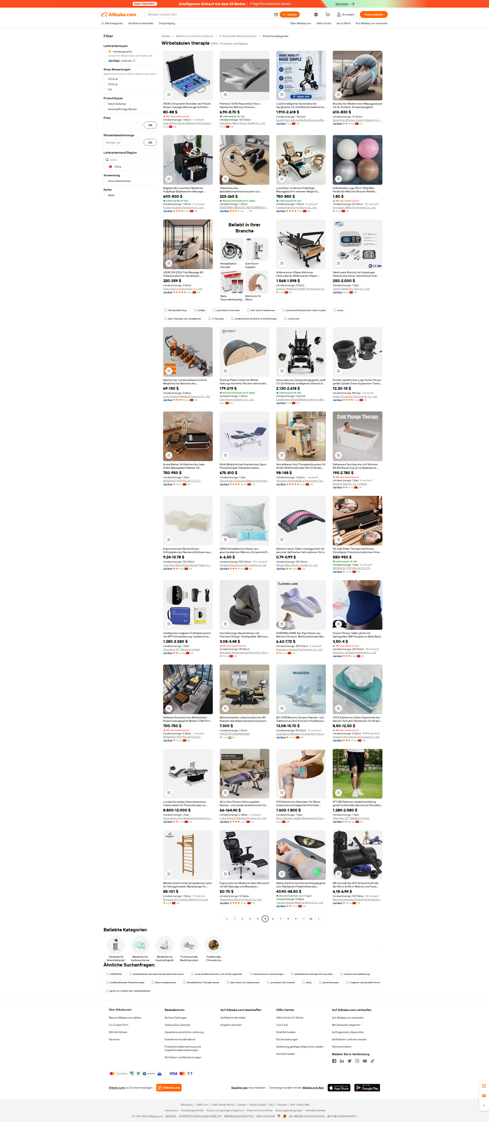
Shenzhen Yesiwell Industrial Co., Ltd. (354, 652)
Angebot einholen (231, 1024)
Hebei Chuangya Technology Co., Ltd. (355, 396)
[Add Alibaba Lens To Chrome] (169, 1087)
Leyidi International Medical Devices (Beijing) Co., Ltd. (301, 120)
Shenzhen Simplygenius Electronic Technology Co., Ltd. (244, 652)
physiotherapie (331, 982)
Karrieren (114, 1039)
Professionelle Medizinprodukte (238, 36)
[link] (484, 1086)
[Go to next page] (318, 918)
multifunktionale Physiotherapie (127, 982)
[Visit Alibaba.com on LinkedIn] (342, 1061)
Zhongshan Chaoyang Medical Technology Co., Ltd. (244, 480)
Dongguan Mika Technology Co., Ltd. (354, 207)
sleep (309, 982)
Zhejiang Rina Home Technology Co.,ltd (243, 565)
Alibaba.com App (313, 1087)
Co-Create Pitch (118, 1024)
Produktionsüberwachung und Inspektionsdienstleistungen (183, 1048)
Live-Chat (282, 1024)
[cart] (328, 15)
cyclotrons (293, 318)
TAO (271, 1104)
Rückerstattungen (287, 1039)
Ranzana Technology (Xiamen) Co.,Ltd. (185, 899)
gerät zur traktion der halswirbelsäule (130, 991)
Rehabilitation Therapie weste (203, 982)
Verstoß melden (285, 1053)
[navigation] (130, 478)
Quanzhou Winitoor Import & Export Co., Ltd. (357, 120)
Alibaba (166, 36)
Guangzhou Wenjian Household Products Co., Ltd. (301, 733)
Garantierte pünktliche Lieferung (184, 1032)
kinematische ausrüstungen (268, 974)
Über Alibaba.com (120, 1009)
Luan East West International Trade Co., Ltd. (188, 565)
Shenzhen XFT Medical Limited (181, 649)
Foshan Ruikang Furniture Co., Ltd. (183, 207)
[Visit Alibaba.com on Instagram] (357, 1061)
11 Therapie (218, 318)
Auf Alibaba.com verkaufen (348, 1017)
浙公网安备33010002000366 (307, 1116)
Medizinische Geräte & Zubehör (194, 36)
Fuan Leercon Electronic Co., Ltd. (182, 288)
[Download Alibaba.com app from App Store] (339, 1087)
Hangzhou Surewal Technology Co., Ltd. (299, 649)
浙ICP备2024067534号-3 (342, 1116)
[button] (276, 14)
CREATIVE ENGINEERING (235, 733)
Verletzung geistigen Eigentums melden (300, 1046)
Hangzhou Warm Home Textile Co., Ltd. (242, 123)
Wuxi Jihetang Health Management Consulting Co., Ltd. (301, 818)
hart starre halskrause (263, 310)
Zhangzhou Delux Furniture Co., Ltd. (241, 899)
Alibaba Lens (117, 1087)
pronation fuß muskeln (283, 982)
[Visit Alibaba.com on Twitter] (349, 1061)
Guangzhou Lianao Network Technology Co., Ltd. (188, 123)
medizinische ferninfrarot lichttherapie (256, 318)
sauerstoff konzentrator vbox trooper (306, 310)
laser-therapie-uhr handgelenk (184, 318)
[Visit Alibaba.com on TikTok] (372, 1061)
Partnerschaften (341, 1046)
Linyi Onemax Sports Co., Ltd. (237, 399)
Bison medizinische (165, 982)
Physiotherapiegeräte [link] (275, 36)
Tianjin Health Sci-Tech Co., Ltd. (351, 288)
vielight (202, 310)
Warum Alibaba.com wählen (125, 1017)
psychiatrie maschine (228, 310)
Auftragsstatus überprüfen (348, 1032)
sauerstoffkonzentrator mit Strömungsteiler (218, 974)
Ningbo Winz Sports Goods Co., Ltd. (297, 565)
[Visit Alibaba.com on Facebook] (334, 1061)
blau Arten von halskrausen (245, 982)
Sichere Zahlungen (176, 1017)
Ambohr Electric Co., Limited (350, 483)
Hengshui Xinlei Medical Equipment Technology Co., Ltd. (301, 480)
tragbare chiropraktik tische (365, 982)
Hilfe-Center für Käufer (290, 1017)
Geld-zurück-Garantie (177, 1024)
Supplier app (239, 1087)
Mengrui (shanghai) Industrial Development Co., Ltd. (357, 899)
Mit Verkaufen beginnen (346, 1024)
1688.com (202, 1104)
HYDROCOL (116, 974)
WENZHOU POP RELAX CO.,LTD (182, 480)
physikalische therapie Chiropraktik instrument (158, 974)
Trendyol (282, 1104)
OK (150, 125)
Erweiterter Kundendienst (180, 1039)
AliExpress (187, 1104)
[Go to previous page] (226, 918)
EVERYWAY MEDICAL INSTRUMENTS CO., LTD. (244, 207)
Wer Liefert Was (299, 1104)
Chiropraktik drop (177, 310)
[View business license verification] (279, 1116)
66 (311, 918)
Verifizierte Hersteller (233, 1017)
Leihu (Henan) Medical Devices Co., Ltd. (186, 396)
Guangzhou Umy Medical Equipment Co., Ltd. (188, 818)
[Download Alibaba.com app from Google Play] (367, 1087)
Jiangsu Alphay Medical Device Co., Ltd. (299, 902)
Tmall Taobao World (222, 1104)
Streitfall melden (286, 1032)
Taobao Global (257, 1104)
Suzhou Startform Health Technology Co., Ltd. (301, 288)
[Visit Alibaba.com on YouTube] (365, 1061)
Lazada (241, 1104)
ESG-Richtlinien (118, 1032)
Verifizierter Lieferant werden (349, 1039)
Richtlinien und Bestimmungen (183, 1057)
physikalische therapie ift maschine (314, 974)
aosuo (340, 310)
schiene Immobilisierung (357, 974)
